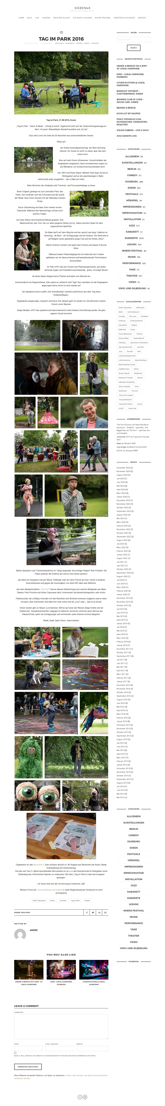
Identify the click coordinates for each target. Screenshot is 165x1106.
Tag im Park (75, 901)
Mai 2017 (120, 667)
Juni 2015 (121, 746)
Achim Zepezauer (39, 901)
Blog (29, 18)
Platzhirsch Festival (126, 378)
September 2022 (124, 536)
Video (132, 282)
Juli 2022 (120, 544)
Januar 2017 (122, 681)
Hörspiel (132, 200)
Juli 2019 (120, 609)
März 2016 (121, 714)
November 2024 (123, 471)
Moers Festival (132, 250)
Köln (139, 351)
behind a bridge (126, 107)
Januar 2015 (122, 765)
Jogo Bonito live (127, 136)
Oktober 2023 (122, 507)
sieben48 (82, 8)
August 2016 (122, 699)
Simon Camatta (124, 386)
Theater (46, 18)
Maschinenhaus (141, 360)
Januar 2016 (122, 721)
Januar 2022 (122, 555)
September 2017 (124, 656)
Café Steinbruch (133, 312)
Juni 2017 (121, 663)
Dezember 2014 (123, 768)
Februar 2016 (122, 718)
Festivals (59, 43)
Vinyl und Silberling (132, 288)
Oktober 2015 (122, 732)
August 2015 (122, 739)
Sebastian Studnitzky (127, 382)
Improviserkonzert (125, 347)
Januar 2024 (122, 497)
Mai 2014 (120, 794)
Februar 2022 (122, 551)
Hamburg (122, 343)
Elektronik (122, 329)
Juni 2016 (121, 703)
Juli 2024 (120, 478)
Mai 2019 (120, 616)
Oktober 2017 (122, 652)
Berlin (131, 168)
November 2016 (123, 689)
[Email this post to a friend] (105, 912)
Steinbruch (123, 391)
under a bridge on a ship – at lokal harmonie (132, 67)
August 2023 (122, 515)
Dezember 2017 (123, 649)
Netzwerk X (38, 864)
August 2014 (122, 783)
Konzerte (70, 43)
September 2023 (124, 511)
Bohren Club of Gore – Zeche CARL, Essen (130, 100)
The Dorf (134, 391)
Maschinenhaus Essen (127, 365)
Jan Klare (62, 901)
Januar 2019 (122, 623)
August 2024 (122, 475)
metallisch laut (124, 369)
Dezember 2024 (123, 468)
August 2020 (122, 576)
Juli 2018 (120, 627)
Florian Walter (124, 338)
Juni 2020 (121, 584)
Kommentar (18, 1012)
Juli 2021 (120, 562)
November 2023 (123, 504)
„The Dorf (44, 589)
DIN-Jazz (132, 316)
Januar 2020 (122, 594)
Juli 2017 (120, 660)
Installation (132, 219)
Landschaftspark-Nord (127, 356)
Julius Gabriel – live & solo (133, 130)
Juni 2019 (121, 613)
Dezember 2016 (123, 685)
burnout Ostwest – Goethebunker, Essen (130, 92)
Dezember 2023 (123, 500)
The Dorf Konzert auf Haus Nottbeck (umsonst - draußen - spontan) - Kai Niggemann (132, 428)
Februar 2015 (122, 761)
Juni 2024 (121, 482)
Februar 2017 (122, 678)
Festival (139, 334)
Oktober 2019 (122, 605)
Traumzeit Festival (125, 404)
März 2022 (121, 547)
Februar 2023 (122, 526)
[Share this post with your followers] (93, 912)
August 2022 (122, 540)
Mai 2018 (120, 631)
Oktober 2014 (122, 776)
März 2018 (121, 638)
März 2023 (121, 522)
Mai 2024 (120, 486)
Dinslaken (144, 316)
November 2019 (123, 602)
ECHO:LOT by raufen (128, 113)
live (37, 18)
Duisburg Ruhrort (136, 321)
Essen (52, 901)
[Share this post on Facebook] (87, 912)
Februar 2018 (122, 642)
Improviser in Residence (139, 343)
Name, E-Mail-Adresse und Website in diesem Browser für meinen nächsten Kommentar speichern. (55, 1055)
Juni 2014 (121, 790)
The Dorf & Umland (82, 18)
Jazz (132, 225)
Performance (131, 263)
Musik (87, 43)
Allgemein (132, 156)
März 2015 (121, 757)
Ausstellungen (132, 162)
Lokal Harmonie (124, 360)
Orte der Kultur (61, 18)
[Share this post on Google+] (99, 912)
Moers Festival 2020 (138, 447)
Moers (136, 369)
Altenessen (140, 308)
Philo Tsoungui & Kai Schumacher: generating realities (132, 122)
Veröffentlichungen (124, 18)
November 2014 (123, 772)
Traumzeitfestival (125, 400)
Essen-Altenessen (125, 334)
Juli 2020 (120, 580)
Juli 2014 (120, 786)
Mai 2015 (120, 750)
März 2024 (121, 493)
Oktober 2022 (122, 533)
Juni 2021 (121, 565)
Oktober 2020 (130, 443)
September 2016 (124, 696)
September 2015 (124, 736)
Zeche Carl (132, 408)
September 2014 (124, 779)
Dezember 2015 (123, 725)
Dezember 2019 (123, 598)
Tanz (132, 269)
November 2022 (123, 529)
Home (21, 18)
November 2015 (123, 728)
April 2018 (121, 634)
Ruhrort (140, 378)
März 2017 (121, 674)
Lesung (79, 43)
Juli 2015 (120, 743)
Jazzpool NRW (131, 450)
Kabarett (132, 231)
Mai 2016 (120, 707)
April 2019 (121, 620)
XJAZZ (121, 408)
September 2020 (124, 573)
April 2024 (121, 489)
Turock (139, 404)
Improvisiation (132, 212)
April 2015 (121, 754)
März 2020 (121, 587)
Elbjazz (134, 325)
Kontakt (142, 18)
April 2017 (121, 670)
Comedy (132, 175)
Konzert (130, 351)
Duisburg (131, 181)
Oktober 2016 (122, 692)
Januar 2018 (122, 645)
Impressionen (132, 206)
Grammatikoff (138, 338)
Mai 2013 (120, 797)
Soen (137, 386)
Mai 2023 (120, 518)
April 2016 (121, 710)
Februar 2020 (122, 591)
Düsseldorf (123, 325)
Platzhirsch (138, 373)
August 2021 (122, 558)
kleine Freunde (102, 18)
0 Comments (46, 43)
